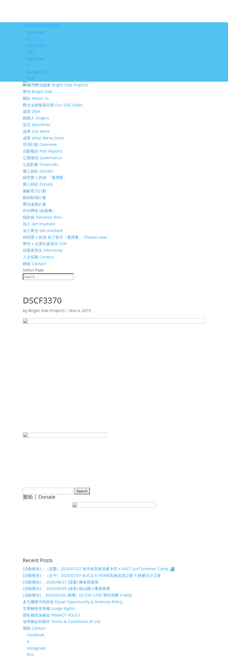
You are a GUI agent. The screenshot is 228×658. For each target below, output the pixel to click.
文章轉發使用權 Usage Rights (49, 608)
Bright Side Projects (46, 310)
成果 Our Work (36, 131)
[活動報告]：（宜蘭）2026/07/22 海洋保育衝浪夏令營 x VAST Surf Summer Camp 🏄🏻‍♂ (98, 568)
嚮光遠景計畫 (34, 204)
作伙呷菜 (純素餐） (39, 210)
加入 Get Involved (39, 223)
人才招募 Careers (38, 257)
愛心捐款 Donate (38, 171)
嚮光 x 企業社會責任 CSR (44, 243)
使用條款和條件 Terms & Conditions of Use (62, 621)
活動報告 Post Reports (43, 151)
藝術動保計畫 (34, 197)
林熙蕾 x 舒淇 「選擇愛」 (45, 177)
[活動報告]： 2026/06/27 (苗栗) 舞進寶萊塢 (60, 582)
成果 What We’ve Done (43, 138)
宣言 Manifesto (36, 124)
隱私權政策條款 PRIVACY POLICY (52, 615)
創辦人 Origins (36, 118)
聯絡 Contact (34, 263)
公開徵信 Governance (42, 157)
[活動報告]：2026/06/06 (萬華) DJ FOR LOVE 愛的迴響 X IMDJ (77, 595)
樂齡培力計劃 (34, 190)
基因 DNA (31, 111)
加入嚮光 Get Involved (43, 230)
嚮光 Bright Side (37, 91)
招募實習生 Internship (43, 250)
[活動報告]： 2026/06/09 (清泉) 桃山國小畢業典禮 (66, 588)
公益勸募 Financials (40, 164)
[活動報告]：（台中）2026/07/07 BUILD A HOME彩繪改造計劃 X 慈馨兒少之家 (92, 575)
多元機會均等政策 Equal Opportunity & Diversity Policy (72, 601)
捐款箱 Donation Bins (42, 217)
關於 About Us (36, 98)
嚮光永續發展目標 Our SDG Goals (53, 105)
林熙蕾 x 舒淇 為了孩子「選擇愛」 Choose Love (65, 237)
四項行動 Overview (40, 144)
